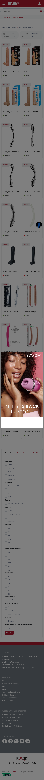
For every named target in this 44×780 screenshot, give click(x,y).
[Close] (39, 355)
